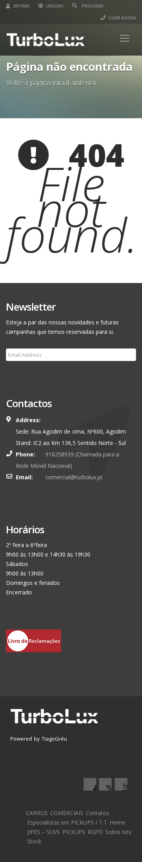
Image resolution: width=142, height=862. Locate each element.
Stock (34, 841)
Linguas (54, 6)
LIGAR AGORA (121, 17)
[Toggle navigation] (125, 38)
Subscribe (23, 373)
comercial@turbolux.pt (74, 477)
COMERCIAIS (66, 813)
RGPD (95, 832)
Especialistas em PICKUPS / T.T (67, 822)
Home (117, 822)
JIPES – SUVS (43, 832)
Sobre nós (118, 832)
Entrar (21, 6)
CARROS (37, 813)
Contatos (97, 813)
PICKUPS (73, 832)
